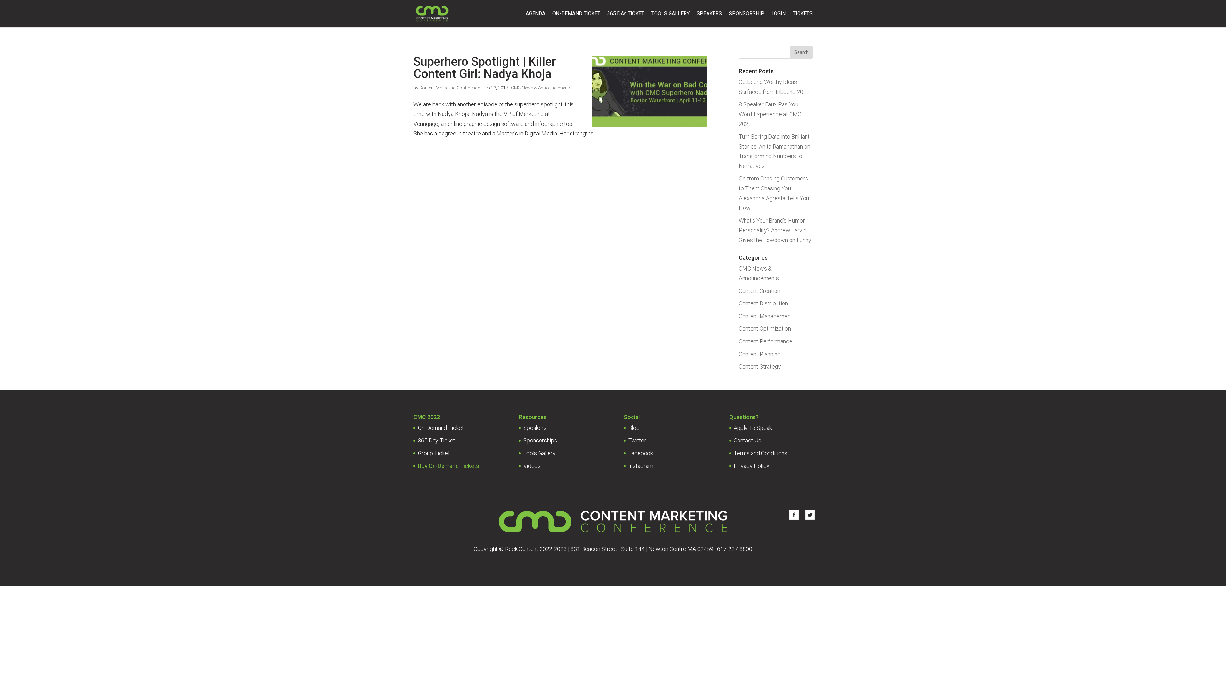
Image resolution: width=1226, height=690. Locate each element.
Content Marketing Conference (449, 87)
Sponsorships (540, 440)
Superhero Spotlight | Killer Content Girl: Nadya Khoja (484, 68)
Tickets (803, 14)
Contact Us (747, 440)
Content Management (765, 316)
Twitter (637, 440)
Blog (633, 428)
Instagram (640, 466)
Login (778, 14)
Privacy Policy (751, 466)
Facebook (640, 453)
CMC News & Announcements (541, 87)
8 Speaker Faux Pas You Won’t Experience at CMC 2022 (770, 114)
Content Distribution (763, 303)
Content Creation (759, 291)
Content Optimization (765, 328)
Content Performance (765, 341)
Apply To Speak (753, 428)
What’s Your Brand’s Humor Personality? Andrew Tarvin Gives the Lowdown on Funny (775, 230)
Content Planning (760, 354)
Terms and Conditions (760, 453)
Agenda (535, 14)
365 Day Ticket (625, 14)
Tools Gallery (670, 14)
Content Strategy (760, 366)
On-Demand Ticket (576, 14)
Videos (532, 466)
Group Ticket (434, 453)
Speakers (709, 14)
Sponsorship (746, 14)
